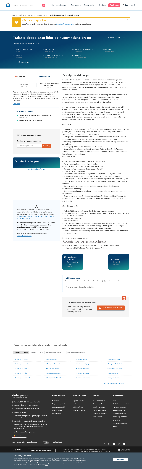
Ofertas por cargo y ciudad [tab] (55, 352)
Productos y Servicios (79, 404)
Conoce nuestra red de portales (41, 450)
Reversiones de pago (120, 423)
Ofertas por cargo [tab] (36, 352)
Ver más (16, 104)
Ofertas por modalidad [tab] (76, 352)
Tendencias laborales (100, 413)
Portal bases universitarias (121, 404)
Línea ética (116, 420)
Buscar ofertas (57, 410)
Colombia (18, 436)
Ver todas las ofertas (36, 169)
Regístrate (114, 5)
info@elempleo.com (24, 236)
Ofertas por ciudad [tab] (21, 352)
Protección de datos (119, 413)
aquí (46, 465)
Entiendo (120, 459)
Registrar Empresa (78, 401)
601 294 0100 (26, 405)
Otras (69, 264)
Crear (46, 146)
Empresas (75, 5)
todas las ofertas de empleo (65, 24)
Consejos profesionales (100, 404)
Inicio (51, 5)
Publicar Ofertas (78, 407)
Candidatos (61, 5)
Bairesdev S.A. (45, 77)
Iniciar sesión (130, 5)
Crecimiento (89, 5)
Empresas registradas (59, 404)
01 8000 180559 (34, 408)
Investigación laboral (99, 410)
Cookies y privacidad (22, 456)
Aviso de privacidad (119, 410)
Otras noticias (97, 417)
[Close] (127, 18)
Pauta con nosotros (119, 407)
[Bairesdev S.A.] (20, 76)
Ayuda (115, 426)
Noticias (102, 5)
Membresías (56, 401)
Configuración (56, 413)
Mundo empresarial (99, 407)
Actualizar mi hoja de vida (112, 308)
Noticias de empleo (99, 401)
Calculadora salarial (58, 407)
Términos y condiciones (120, 417)
